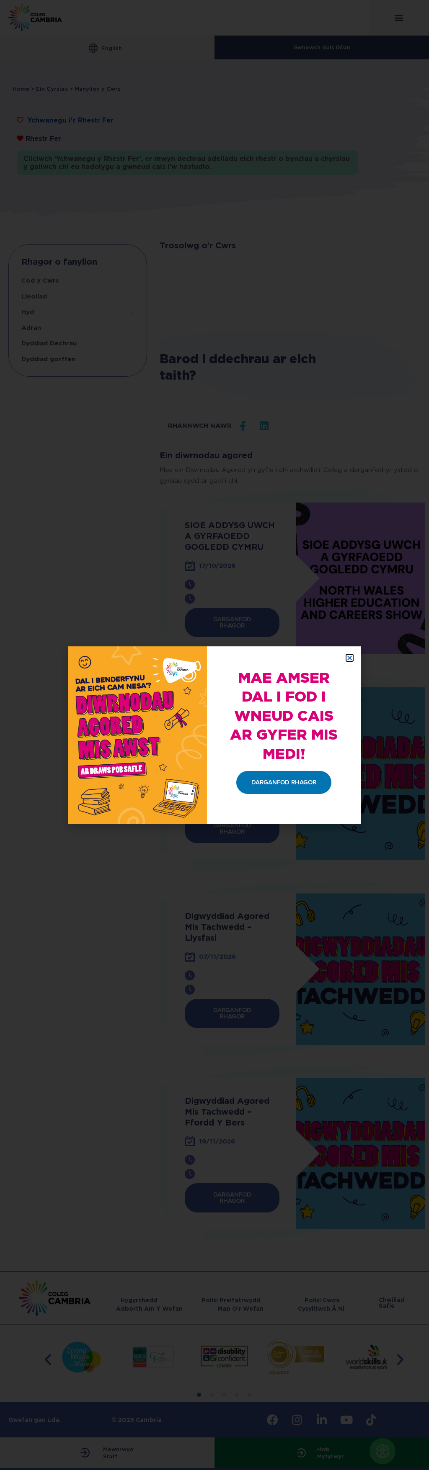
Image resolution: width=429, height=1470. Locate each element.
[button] (349, 658)
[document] (214, 735)
